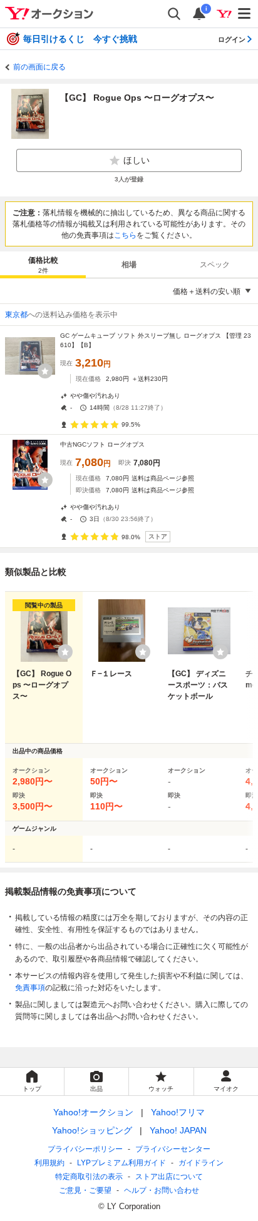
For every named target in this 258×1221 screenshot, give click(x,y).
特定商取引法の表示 (89, 1176)
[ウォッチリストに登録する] (65, 651)
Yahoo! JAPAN (178, 1130)
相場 (129, 264)
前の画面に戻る (39, 67)
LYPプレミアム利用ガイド (121, 1162)
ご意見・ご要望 (85, 1190)
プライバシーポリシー (85, 1149)
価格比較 (43, 265)
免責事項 (30, 987)
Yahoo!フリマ (178, 1112)
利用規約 (49, 1162)
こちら (125, 235)
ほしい (136, 160)
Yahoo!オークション (93, 1112)
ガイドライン (201, 1162)
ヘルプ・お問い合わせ (161, 1190)
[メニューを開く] (245, 14)
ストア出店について (169, 1176)
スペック (215, 264)
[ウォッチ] (45, 370)
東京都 (16, 314)
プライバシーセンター (172, 1149)
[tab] (43, 264)
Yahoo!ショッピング (92, 1130)
